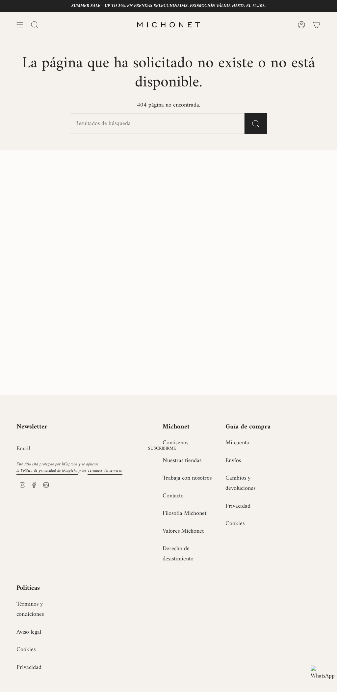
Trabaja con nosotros (187, 478)
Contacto (173, 496)
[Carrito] (316, 24)
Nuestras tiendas (182, 461)
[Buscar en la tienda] (256, 123)
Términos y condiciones (30, 609)
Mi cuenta (237, 443)
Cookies (235, 524)
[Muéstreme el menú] (19, 24)
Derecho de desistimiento (178, 554)
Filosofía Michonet (184, 513)
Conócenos (175, 443)
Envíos (233, 461)
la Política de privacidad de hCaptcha (47, 471)
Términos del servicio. (105, 471)
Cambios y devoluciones (240, 483)
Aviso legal (28, 632)
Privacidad (237, 506)
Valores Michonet (183, 531)
